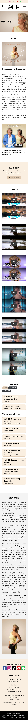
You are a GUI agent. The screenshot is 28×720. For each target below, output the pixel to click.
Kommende (13, 387)
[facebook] (5, 668)
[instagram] (9, 668)
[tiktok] (14, 668)
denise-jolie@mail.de (14, 681)
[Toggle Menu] (24, 7)
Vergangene (7, 390)
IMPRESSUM (22, 717)
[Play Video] (14, 199)
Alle (6, 387)
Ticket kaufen (17, 408)
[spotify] (23, 668)
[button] (3, 717)
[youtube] (19, 668)
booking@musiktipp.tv (14, 691)
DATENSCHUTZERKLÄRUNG (10, 717)
